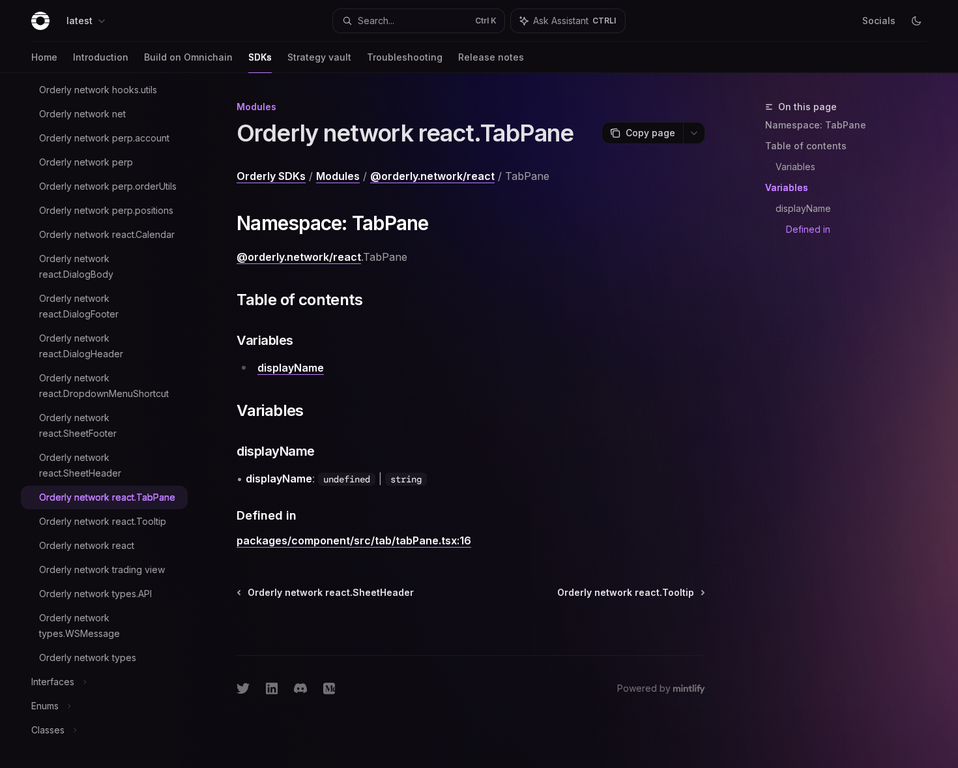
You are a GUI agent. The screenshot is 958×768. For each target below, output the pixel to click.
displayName (803, 208)
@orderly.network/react (432, 176)
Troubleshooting (405, 57)
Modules (338, 176)
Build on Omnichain (188, 57)
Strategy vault (319, 57)
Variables (795, 166)
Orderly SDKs (271, 176)
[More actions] (694, 133)
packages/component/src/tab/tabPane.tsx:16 (354, 540)
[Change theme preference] (916, 20)
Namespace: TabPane (815, 124)
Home (44, 57)
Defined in (808, 229)
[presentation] (115, 420)
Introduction (100, 57)
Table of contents (806, 145)
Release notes (491, 57)
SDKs (260, 57)
